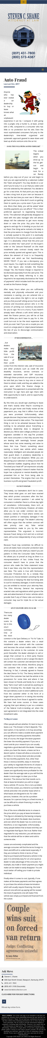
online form (15, 1007)
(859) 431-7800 (10, 983)
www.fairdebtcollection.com (15, 990)
